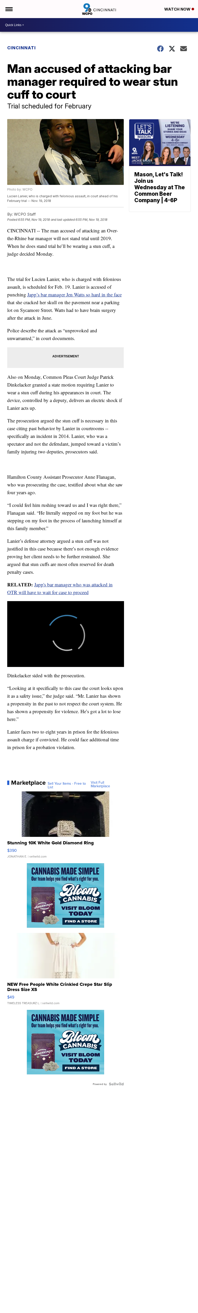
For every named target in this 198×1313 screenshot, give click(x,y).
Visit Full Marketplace (100, 784)
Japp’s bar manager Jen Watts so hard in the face (74, 294)
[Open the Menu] (8, 9)
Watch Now (178, 9)
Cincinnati (21, 47)
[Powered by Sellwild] (116, 1084)
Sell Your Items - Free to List (67, 785)
